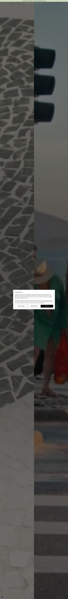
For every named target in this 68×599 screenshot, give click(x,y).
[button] (25, 1)
